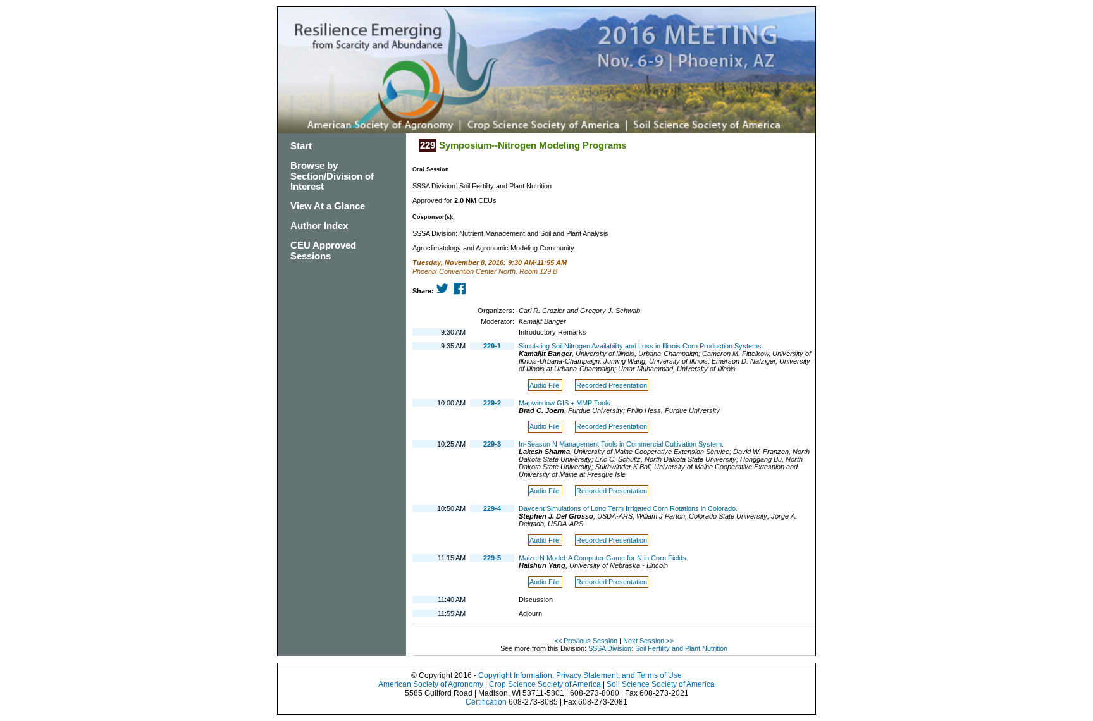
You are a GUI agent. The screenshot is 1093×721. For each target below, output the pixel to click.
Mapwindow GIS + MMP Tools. (565, 403)
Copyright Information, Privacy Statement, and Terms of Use (580, 675)
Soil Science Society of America (661, 684)
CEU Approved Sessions (323, 250)
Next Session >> (648, 640)
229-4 (492, 508)
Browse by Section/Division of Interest (332, 176)
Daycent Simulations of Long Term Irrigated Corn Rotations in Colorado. (628, 508)
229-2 (492, 403)
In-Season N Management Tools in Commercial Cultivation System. (621, 444)
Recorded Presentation (611, 385)
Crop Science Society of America (545, 684)
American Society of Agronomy (430, 684)
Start (301, 145)
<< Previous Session (585, 640)
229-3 (492, 444)
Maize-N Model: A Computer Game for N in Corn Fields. (603, 558)
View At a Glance (327, 205)
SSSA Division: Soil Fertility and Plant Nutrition (657, 648)
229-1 (492, 346)
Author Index (319, 225)
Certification (486, 702)
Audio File (545, 385)
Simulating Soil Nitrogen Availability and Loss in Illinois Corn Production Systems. (641, 346)
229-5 (492, 558)
